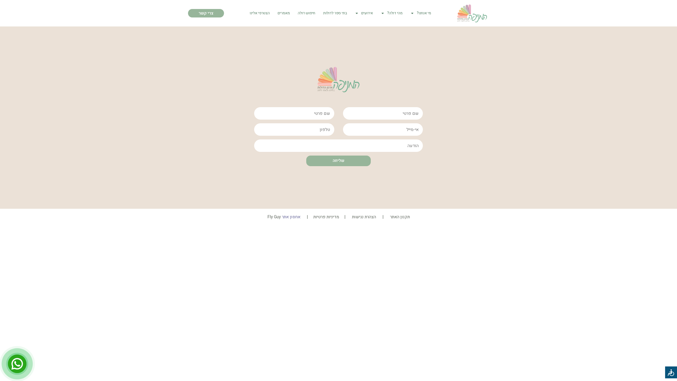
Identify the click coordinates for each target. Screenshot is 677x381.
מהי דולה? (394, 13)
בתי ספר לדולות (335, 13)
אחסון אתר (291, 217)
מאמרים (284, 13)
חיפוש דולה (306, 13)
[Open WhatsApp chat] (17, 364)
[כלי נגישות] (671, 372)
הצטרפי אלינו (260, 13)
